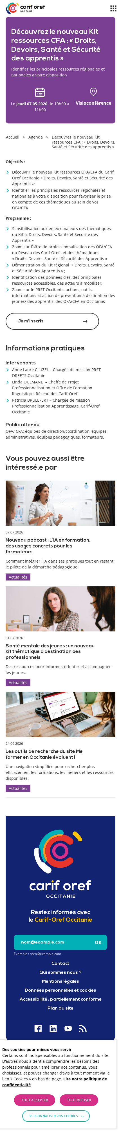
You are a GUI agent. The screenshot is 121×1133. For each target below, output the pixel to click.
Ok (98, 942)
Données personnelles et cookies (60, 990)
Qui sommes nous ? (60, 972)
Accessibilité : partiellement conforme (61, 999)
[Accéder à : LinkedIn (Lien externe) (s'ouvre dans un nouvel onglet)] (53, 1028)
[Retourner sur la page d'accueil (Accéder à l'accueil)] (60, 864)
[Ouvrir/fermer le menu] (113, 8)
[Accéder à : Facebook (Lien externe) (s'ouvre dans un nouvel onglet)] (38, 1028)
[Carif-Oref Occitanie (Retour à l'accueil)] (25, 8)
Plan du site (60, 1008)
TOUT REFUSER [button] (79, 1100)
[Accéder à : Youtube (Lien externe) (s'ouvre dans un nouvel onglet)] (67, 1028)
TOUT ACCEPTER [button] (34, 1100)
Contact (60, 963)
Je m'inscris (30, 321)
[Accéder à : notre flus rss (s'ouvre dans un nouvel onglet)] (82, 1028)
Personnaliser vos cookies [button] (54, 1116)
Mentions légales (60, 981)
